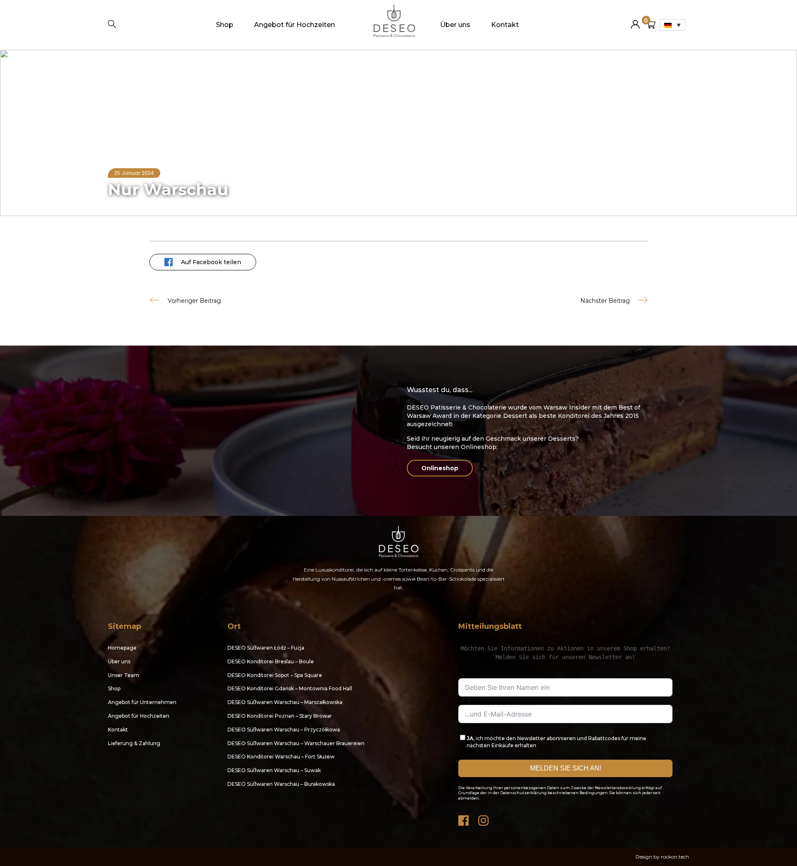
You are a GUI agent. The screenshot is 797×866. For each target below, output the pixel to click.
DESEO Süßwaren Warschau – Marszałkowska (284, 702)
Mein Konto (635, 21)
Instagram (484, 818)
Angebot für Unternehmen (142, 702)
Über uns (455, 25)
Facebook (464, 818)
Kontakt (505, 25)
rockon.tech (675, 857)
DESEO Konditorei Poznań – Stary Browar (279, 716)
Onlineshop (439, 468)
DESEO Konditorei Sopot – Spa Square (274, 675)
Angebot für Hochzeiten (294, 25)
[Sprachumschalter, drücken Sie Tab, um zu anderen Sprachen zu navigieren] (672, 25)
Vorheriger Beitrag (194, 300)
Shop (224, 25)
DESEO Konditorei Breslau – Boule (270, 661)
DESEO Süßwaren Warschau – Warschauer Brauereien (295, 743)
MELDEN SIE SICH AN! (565, 768)
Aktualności (158, 65)
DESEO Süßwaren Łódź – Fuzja (265, 648)
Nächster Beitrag (605, 300)
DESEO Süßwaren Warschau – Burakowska (281, 784)
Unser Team (123, 675)
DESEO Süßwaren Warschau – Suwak (274, 770)
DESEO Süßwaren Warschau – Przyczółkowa (283, 729)
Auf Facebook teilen (211, 262)
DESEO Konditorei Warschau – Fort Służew (281, 756)
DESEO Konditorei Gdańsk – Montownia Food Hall (289, 688)
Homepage (123, 65)
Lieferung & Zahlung (134, 743)
